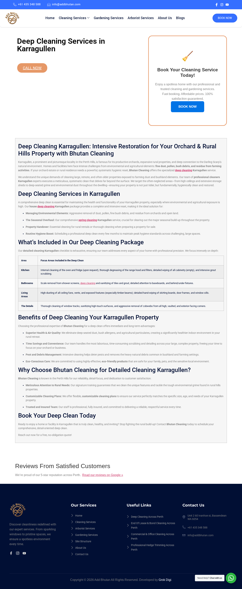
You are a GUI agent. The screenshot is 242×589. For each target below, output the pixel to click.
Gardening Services (108, 18)
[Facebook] (11, 553)
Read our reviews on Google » (102, 475)
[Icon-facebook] (216, 4)
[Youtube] (227, 4)
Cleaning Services (72, 18)
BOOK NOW (225, 18)
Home (50, 18)
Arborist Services (141, 18)
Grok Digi (165, 579)
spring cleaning (87, 220)
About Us (165, 18)
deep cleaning (183, 170)
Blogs (180, 18)
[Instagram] (221, 4)
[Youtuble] (25, 553)
